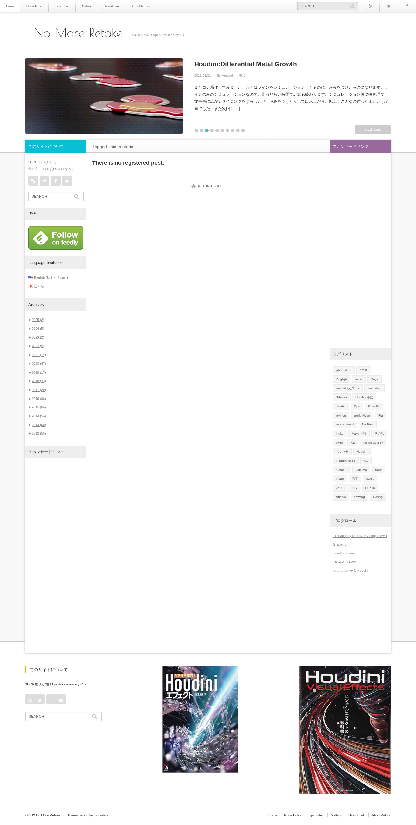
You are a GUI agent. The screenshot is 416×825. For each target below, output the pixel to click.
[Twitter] (388, 6)
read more (372, 129)
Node (340, 478)
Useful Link (111, 6)
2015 (39, 407)
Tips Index (62, 6)
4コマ (364, 370)
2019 (39, 372)
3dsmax (341, 397)
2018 (39, 381)
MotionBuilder (373, 442)
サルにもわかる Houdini (350, 570)
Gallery (87, 6)
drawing (359, 497)
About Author (141, 6)
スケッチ (342, 451)
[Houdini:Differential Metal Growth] (104, 96)
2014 (39, 416)
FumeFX (374, 406)
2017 (39, 390)
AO (366, 460)
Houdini (227, 75)
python (341, 415)
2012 (39, 433)
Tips (357, 406)
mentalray (374, 388)
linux (339, 442)
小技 (339, 487)
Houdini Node (345, 460)
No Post (367, 424)
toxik (378, 469)
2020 (39, 363)
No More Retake (78, 32)
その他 (379, 433)
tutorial (341, 497)
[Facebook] (407, 6)
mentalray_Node (347, 388)
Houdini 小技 (364, 397)
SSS (354, 487)
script (370, 478)
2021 (39, 355)
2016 (39, 398)
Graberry (340, 544)
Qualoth (361, 469)
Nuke (340, 433)
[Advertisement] (55, 555)
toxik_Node (362, 415)
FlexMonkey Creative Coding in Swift (360, 536)
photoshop (343, 370)
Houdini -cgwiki (344, 553)
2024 (38, 328)
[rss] (370, 6)
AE (353, 442)
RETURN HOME (210, 186)
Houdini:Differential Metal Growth (245, 63)
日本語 (39, 286)
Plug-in (370, 487)
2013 (39, 425)
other (358, 379)
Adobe (341, 406)
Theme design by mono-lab (87, 815)
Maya (374, 379)
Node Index (34, 6)
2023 (38, 337)
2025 (38, 320)
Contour (341, 469)
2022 (38, 346)
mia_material (345, 424)
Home (10, 6)
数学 (355, 478)
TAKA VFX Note (344, 562)
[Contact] (67, 181)
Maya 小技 (359, 433)
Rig (380, 415)
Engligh (341, 379)
